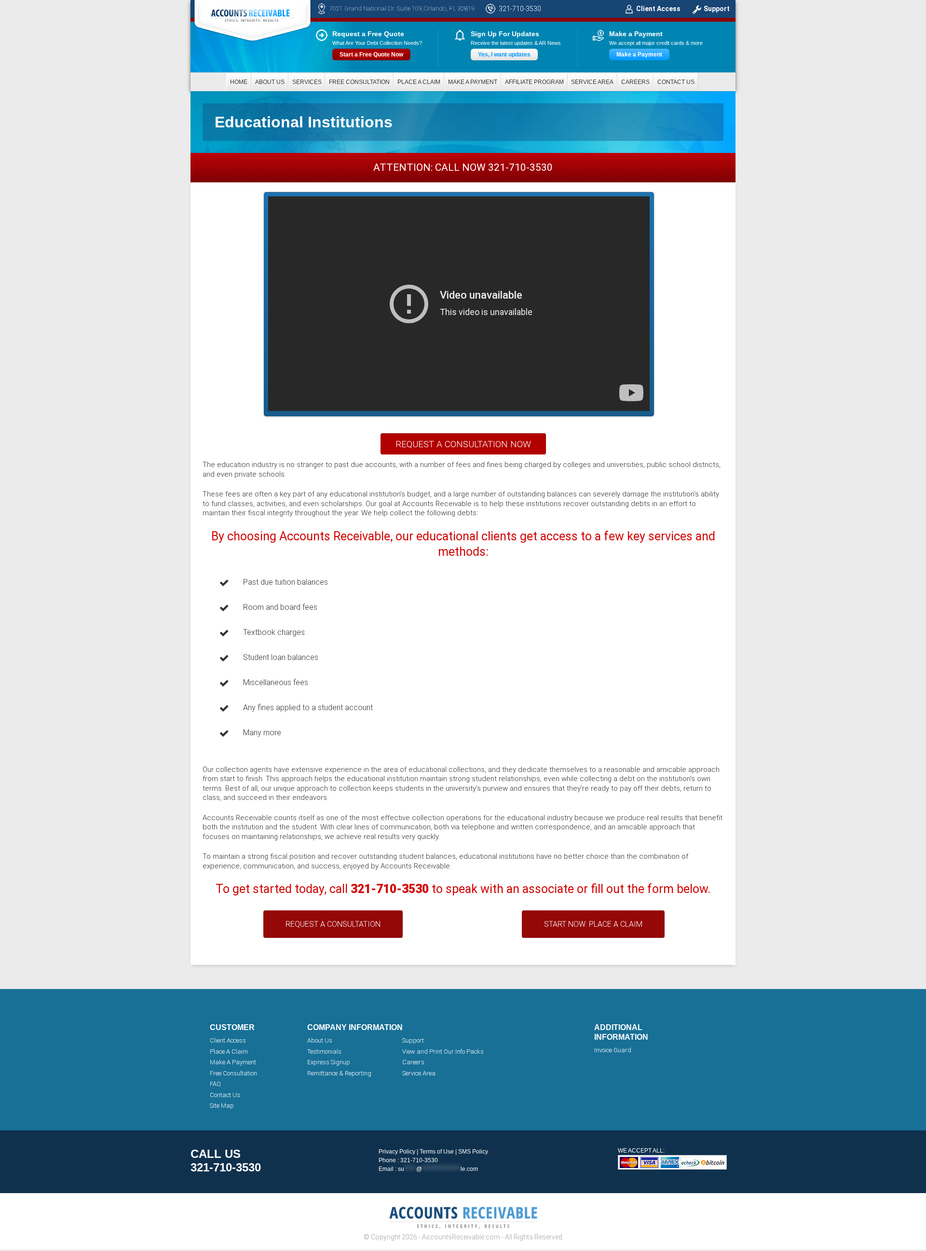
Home (238, 82)
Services (307, 82)
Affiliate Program (534, 82)
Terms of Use (437, 1151)
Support (717, 9)
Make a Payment (639, 54)
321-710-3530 (520, 9)
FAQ (215, 1083)
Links (7, 4)
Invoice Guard (612, 1050)
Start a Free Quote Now (371, 54)
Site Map (222, 1105)
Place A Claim (229, 1051)
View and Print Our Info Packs (443, 1051)
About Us (270, 82)
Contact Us (675, 82)
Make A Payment (233, 1062)
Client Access (658, 9)
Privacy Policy (397, 1151)
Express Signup (328, 1062)
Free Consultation (359, 82)
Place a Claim (418, 82)
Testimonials (324, 1051)
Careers (635, 82)
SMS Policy (473, 1151)
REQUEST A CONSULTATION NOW (463, 444)
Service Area (592, 82)
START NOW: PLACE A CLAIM (593, 924)
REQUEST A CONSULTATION (333, 924)
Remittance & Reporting (339, 1073)
